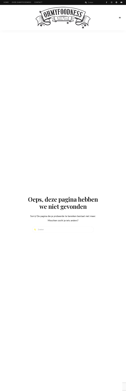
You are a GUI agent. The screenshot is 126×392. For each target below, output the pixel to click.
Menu (119, 17)
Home (6, 2)
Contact (38, 2)
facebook (106, 2)
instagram (111, 2)
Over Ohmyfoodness (21, 2)
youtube (121, 2)
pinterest (116, 2)
